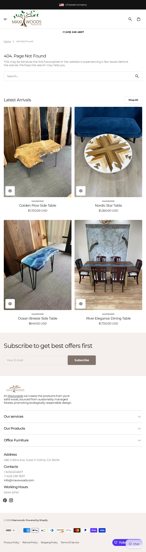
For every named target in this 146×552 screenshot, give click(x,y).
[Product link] (37, 159)
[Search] (137, 76)
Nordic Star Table (108, 206)
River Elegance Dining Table (108, 318)
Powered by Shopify (37, 520)
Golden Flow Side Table (37, 206)
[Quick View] (10, 191)
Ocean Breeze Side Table (37, 318)
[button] (8, 19)
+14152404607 (13, 472)
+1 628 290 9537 (14, 476)
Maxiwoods (15, 396)
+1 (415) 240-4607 (73, 32)
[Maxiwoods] (27, 19)
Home (7, 41)
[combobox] (68, 76)
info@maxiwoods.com (19, 480)
